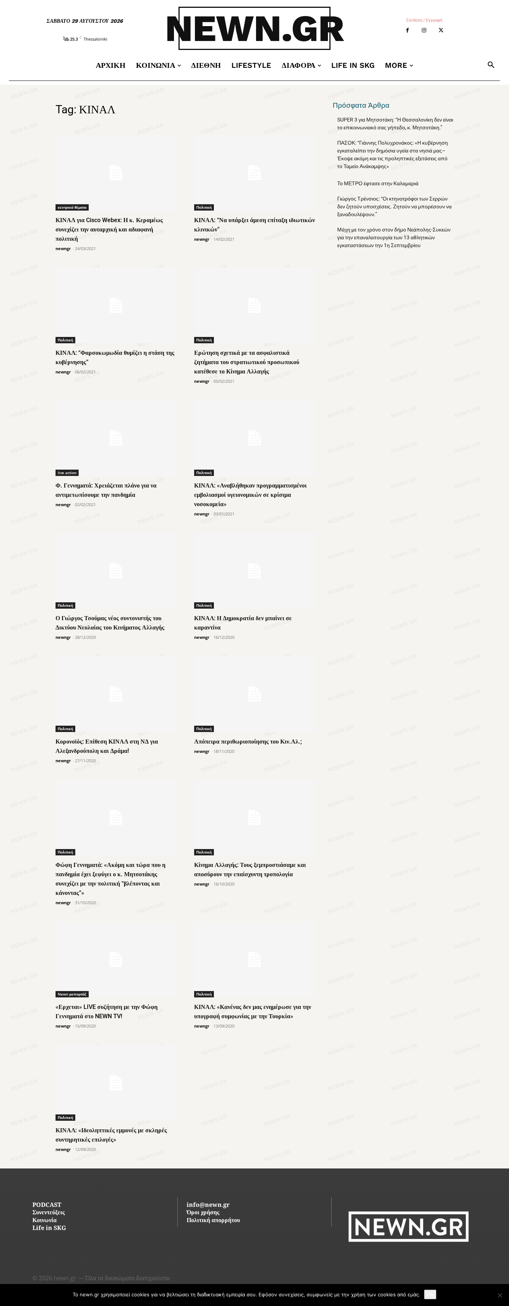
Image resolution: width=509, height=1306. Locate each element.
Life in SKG (49, 1229)
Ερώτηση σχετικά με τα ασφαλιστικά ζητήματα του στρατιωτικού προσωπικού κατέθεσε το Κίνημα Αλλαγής (246, 362)
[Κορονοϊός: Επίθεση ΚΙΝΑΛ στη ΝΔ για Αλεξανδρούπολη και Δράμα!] (116, 694)
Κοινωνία (44, 1221)
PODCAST (46, 1206)
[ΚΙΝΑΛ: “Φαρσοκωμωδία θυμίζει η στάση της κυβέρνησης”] (116, 305)
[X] (441, 30)
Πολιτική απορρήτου (213, 1221)
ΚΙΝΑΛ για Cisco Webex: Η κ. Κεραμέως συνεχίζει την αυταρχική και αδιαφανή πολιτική (109, 229)
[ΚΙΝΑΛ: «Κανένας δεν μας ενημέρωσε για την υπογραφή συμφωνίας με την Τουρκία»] (254, 959)
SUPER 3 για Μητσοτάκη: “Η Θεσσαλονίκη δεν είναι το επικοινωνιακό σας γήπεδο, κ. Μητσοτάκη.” (395, 123)
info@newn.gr (208, 1206)
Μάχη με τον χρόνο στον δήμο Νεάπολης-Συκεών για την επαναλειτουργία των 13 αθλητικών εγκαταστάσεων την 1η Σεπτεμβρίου (393, 237)
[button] (491, 65)
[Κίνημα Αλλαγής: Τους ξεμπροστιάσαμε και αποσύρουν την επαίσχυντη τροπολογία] (254, 817)
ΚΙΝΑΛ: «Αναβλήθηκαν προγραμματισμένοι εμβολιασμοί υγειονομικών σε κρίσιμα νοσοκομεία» (250, 495)
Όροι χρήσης (203, 1213)
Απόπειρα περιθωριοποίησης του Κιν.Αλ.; (248, 741)
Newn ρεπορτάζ (72, 994)
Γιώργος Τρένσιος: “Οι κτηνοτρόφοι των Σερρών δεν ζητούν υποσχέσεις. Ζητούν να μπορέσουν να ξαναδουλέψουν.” (394, 206)
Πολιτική (204, 207)
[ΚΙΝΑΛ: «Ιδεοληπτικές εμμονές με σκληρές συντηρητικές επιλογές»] (116, 1083)
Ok (430, 1294)
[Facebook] (407, 30)
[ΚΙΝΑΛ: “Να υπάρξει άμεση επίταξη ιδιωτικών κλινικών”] (254, 173)
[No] (499, 1295)
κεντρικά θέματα (72, 207)
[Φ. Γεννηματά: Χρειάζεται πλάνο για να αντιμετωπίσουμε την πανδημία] (116, 438)
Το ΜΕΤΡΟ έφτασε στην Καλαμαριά (377, 183)
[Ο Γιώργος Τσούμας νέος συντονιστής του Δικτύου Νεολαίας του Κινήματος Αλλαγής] (116, 571)
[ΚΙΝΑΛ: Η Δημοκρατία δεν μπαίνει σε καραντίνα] (254, 571)
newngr (63, 248)
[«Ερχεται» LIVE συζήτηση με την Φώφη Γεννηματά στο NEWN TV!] (116, 959)
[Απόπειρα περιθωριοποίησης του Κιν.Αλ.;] (254, 694)
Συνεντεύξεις (48, 1213)
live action (67, 472)
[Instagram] (424, 30)
